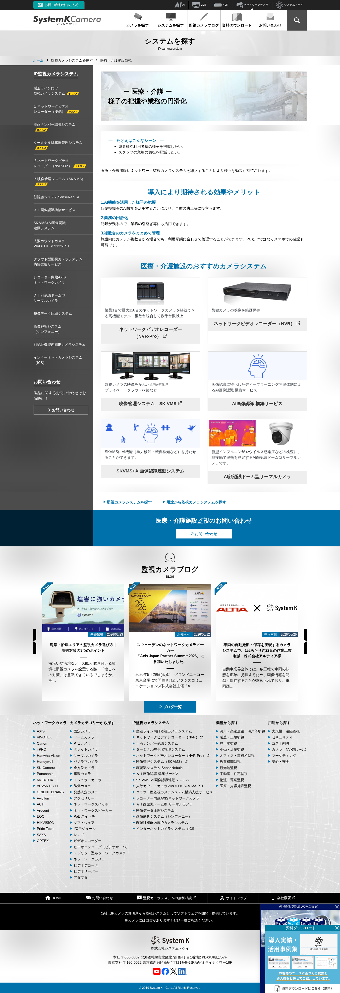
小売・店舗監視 (232, 749)
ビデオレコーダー (88, 841)
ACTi (40, 804)
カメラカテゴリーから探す (92, 723)
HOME (57, 898)
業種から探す (227, 723)
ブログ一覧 (172, 707)
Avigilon (43, 798)
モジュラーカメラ (88, 780)
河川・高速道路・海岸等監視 (242, 731)
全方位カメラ (84, 768)
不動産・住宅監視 (234, 774)
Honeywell (45, 762)
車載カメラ (82, 774)
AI (183, 4)
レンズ (79, 835)
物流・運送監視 (232, 780)
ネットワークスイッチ (91, 804)
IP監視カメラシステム (151, 723)
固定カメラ (82, 731)
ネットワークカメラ (255, 4)
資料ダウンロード (237, 25)
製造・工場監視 (232, 737)
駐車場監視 (228, 743)
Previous (34, 641)
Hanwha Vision (48, 756)
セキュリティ (282, 737)
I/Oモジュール (85, 829)
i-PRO (41, 749)
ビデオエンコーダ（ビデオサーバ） (101, 847)
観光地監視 (228, 768)
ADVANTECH (47, 786)
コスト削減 (280, 743)
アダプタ (81, 877)
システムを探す (171, 25)
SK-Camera (46, 768)
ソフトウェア (84, 823)
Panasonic (45, 774)
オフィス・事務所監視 (237, 756)
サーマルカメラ (86, 756)
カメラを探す (137, 25)
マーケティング (284, 756)
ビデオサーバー (86, 871)
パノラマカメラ (86, 762)
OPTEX (43, 841)
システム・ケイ (293, 4)
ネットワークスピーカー (93, 810)
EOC (40, 816)
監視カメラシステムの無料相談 (167, 898)
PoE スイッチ (84, 816)
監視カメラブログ (204, 25)
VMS (203, 4)
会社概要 (284, 898)
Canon (42, 743)
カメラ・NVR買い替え (289, 749)
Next (305, 641)
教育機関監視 (230, 762)
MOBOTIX (45, 780)
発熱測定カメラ (86, 792)
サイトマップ (236, 898)
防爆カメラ (82, 786)
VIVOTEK (44, 737)
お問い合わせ (270, 25)
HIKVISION (45, 823)
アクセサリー (84, 798)
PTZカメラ (82, 743)
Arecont (43, 810)
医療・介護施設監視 (235, 786)
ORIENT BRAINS (50, 792)
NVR (225, 4)
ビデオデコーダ (86, 865)
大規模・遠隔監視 (286, 731)
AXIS (41, 731)
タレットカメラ (86, 749)
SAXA (41, 835)
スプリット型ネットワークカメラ (100, 853)
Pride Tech (45, 829)
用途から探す (279, 723)
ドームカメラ (84, 737)
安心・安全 (280, 762)
